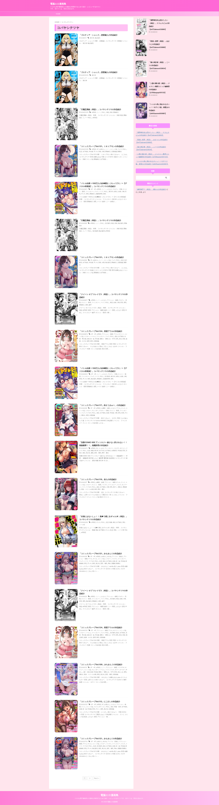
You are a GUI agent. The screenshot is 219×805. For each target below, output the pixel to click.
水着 (103, 151)
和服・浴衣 (117, 707)
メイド (101, 191)
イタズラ (116, 448)
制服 (92, 450)
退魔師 (113, 563)
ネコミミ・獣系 (86, 302)
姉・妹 (92, 339)
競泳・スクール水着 (87, 489)
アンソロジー (109, 448)
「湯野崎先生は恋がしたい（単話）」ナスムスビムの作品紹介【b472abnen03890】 (152, 133)
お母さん (107, 704)
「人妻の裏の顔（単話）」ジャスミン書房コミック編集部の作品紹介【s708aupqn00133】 (152, 155)
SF (98, 149)
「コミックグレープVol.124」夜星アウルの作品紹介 (100, 331)
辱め (109, 563)
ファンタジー (89, 191)
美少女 (88, 453)
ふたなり (109, 189)
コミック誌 (113, 149)
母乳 (87, 194)
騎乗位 (120, 151)
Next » (96, 778)
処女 (116, 336)
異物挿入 (116, 112)
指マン (115, 487)
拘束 (111, 112)
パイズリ (104, 485)
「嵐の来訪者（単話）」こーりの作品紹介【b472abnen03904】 (151, 148)
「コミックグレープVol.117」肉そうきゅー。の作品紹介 (102, 405)
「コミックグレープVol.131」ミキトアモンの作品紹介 (101, 146)
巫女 (120, 339)
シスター (87, 336)
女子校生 (85, 151)
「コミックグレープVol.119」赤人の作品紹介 (98, 479)
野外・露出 (105, 453)
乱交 (80, 151)
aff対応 (94, 112)
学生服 (91, 151)
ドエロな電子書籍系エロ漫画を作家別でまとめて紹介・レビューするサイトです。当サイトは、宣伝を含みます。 (109, 798)
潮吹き (83, 415)
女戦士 (115, 191)
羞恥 (92, 453)
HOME (58, 14)
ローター (122, 670)
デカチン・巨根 (117, 189)
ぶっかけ (101, 448)
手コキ (96, 151)
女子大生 (102, 450)
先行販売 (108, 223)
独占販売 (97, 38)
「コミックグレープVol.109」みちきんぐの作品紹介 (101, 664)
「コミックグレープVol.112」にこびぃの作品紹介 (99, 701)
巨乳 (121, 302)
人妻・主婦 (86, 672)
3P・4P (93, 189)
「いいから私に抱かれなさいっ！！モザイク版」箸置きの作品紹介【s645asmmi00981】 (152, 162)
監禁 (88, 341)
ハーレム (93, 336)
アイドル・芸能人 (117, 556)
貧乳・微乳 (97, 453)
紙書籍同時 (99, 194)
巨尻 (122, 413)
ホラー (117, 670)
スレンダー (95, 410)
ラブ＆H (88, 413)
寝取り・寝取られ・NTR (107, 339)
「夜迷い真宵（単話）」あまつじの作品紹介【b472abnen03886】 (159, 44)
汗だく (98, 709)
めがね (109, 556)
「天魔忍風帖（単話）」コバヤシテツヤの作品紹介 (100, 109)
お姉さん (102, 149)
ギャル (118, 482)
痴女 (84, 453)
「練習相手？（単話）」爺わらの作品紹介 (151, 189)
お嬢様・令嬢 (105, 408)
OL (97, 448)
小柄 (123, 191)
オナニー (121, 334)
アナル (116, 334)
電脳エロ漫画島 (58, 3)
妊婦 (119, 191)
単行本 (92, 38)
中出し (104, 112)
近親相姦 (114, 151)
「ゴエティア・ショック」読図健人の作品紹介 (98, 35)
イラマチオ (121, 667)
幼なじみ (120, 672)
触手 (90, 305)
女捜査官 (114, 450)
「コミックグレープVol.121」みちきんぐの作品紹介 (100, 553)
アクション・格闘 (112, 300)
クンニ (123, 408)
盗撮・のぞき (88, 637)
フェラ (120, 149)
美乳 (104, 194)
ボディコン (101, 707)
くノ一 (99, 112)
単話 (107, 112)
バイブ (107, 670)
